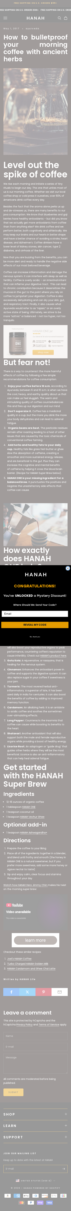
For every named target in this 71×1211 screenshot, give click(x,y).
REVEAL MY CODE (35, 625)
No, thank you (35, 636)
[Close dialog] (68, 568)
